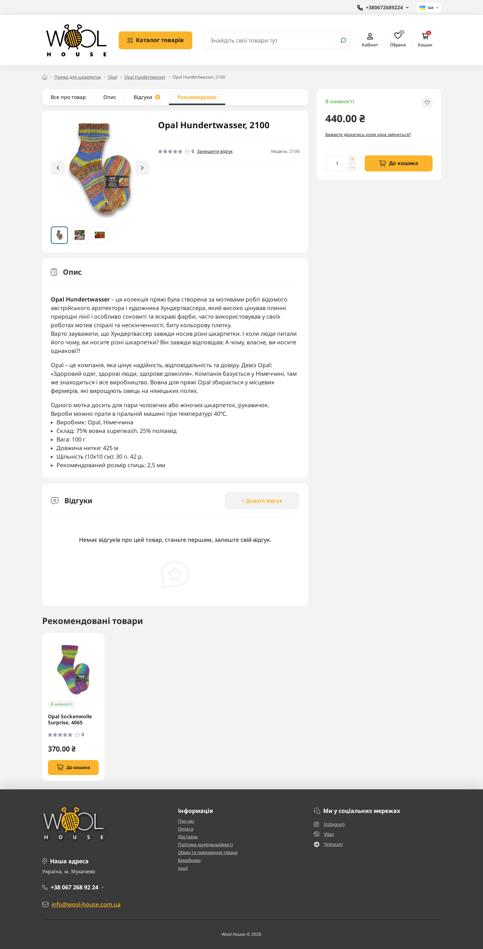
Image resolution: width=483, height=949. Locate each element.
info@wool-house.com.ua (85, 904)
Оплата (185, 829)
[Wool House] (76, 40)
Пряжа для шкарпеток (77, 77)
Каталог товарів (160, 40)
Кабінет (370, 45)
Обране (398, 40)
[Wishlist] (104, 679)
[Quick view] (104, 666)
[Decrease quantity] (352, 167)
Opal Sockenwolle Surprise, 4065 (70, 719)
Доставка (188, 837)
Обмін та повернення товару (208, 852)
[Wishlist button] (427, 103)
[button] (142, 168)
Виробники (189, 860)
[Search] (343, 40)
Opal (112, 77)
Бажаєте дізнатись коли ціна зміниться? (368, 134)
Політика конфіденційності (205, 844)
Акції (183, 868)
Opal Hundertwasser (145, 77)
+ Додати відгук (262, 500)
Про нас (186, 821)
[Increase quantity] (352, 159)
